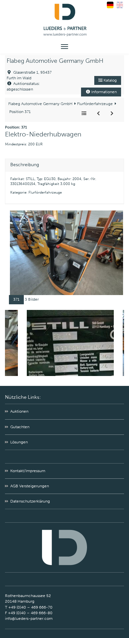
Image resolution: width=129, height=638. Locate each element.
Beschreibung (24, 165)
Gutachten (19, 427)
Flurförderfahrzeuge (94, 103)
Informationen (103, 92)
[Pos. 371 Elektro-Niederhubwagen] (66, 252)
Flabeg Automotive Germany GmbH (55, 60)
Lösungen (19, 442)
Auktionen (19, 411)
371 (16, 299)
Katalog (110, 80)
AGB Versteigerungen (29, 486)
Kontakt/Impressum (27, 471)
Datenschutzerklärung (30, 501)
